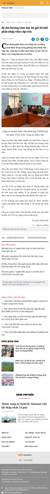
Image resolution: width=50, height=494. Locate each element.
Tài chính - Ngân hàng (35, 433)
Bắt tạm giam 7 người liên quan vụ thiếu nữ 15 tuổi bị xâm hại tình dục (23, 273)
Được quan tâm (10, 341)
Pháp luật (6, 437)
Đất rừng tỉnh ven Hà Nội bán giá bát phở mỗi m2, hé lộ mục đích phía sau (24, 317)
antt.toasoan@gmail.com (18, 284)
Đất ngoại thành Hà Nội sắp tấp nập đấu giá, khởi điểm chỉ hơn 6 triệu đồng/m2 (23, 310)
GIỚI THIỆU (28, 460)
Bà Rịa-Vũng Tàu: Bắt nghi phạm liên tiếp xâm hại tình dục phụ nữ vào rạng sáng (25, 265)
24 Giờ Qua (30, 442)
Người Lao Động (42, 225)
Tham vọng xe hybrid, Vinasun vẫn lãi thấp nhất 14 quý (24, 405)
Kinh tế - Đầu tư (32, 437)
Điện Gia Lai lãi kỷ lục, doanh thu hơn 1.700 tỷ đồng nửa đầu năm (30, 361)
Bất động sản (31, 446)
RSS (20, 460)
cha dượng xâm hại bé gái (37, 238)
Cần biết (5, 446)
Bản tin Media (8, 442)
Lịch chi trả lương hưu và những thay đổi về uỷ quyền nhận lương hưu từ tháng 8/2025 (30, 348)
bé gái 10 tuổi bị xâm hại (15, 238)
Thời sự (5, 433)
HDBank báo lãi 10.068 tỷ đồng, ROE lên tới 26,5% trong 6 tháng (31, 376)
